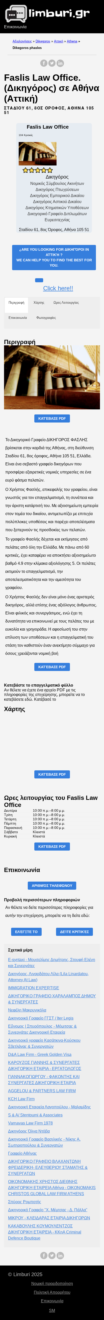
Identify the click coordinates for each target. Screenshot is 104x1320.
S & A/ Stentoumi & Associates (35, 1115)
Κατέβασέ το (45, 699)
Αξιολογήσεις (22, 41)
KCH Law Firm (21, 1099)
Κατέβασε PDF (52, 418)
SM (52, 1310)
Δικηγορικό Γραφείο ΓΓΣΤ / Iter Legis (40, 1018)
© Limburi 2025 (25, 1274)
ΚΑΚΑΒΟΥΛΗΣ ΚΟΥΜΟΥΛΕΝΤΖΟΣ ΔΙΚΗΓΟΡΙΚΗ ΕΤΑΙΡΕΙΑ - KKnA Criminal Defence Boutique (44, 1232)
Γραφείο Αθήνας (22, 1153)
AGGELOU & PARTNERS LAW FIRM (42, 1091)
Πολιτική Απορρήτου (52, 1292)
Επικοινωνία (15, 27)
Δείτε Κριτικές (74, 932)
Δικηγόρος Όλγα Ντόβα (29, 1131)
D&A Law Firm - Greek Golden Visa (39, 1054)
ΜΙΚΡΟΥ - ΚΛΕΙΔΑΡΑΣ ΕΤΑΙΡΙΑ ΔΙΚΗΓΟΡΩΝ (49, 1218)
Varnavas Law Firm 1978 (30, 1123)
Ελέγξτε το (26, 932)
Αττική (58, 41)
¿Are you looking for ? (54, 257)
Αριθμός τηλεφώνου (52, 886)
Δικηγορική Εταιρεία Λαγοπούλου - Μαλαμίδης (49, 1107)
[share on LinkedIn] (60, 66)
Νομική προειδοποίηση (52, 1283)
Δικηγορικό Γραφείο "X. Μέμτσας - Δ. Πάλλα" (47, 1210)
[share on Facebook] (44, 66)
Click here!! (58, 288)
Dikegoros (43, 41)
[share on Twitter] (52, 66)
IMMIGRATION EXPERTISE (33, 988)
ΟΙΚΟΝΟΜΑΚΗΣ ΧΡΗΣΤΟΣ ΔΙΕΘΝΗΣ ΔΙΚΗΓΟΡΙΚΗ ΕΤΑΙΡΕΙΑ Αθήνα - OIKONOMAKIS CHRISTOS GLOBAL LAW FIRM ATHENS (52, 1187)
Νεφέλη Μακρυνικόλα (27, 1010)
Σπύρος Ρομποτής (24, 1202)
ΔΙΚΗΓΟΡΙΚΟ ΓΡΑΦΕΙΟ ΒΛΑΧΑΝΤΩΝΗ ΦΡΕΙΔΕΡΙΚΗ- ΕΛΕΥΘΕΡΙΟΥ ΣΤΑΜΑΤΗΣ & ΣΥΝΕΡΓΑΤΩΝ (48, 1167)
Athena (72, 41)
